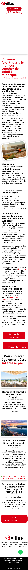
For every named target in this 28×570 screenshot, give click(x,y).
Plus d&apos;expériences (14, 519)
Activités (14, 494)
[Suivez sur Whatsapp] (20, 552)
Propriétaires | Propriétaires (16, 546)
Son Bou (20, 399)
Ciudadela (22, 269)
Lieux (12, 447)
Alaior (7, 399)
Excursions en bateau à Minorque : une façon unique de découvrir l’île (14, 487)
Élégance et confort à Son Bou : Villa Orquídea (14, 394)
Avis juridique (18, 560)
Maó (16, 447)
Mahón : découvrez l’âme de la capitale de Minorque (14, 443)
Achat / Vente (12, 545)
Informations (14, 12)
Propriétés (23, 78)
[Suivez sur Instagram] (11, 552)
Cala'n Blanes (6, 78)
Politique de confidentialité (10, 558)
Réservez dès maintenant (14, 335)
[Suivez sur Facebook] (7, 552)
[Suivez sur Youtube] (16, 552)
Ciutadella (15, 78)
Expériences (14, 8)
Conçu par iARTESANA (14, 568)
